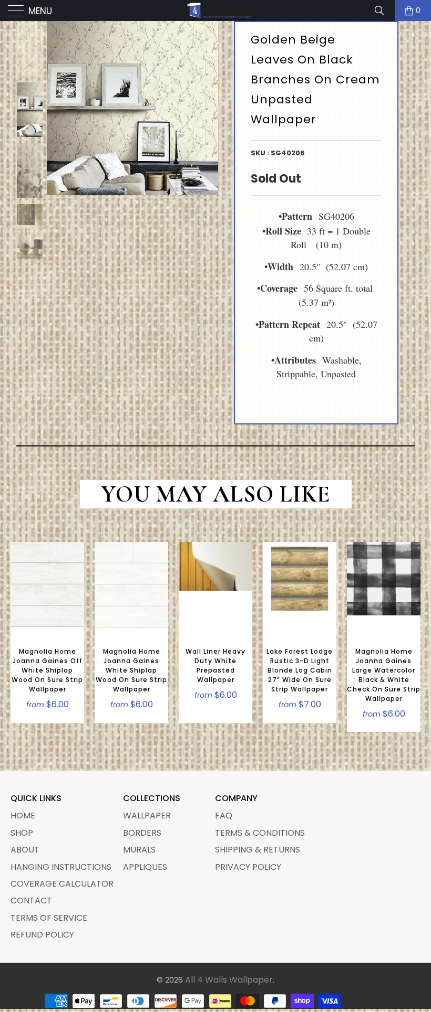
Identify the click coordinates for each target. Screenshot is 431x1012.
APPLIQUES (145, 867)
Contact (31, 900)
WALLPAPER (147, 815)
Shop (22, 833)
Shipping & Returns (257, 850)
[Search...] (383, 10)
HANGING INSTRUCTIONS (61, 867)
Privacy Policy (248, 867)
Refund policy (42, 935)
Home (23, 815)
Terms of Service (49, 918)
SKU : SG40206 (278, 153)
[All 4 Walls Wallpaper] (215, 10)
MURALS (139, 850)
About (25, 850)
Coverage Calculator (62, 884)
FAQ (223, 815)
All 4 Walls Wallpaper (229, 980)
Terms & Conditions (260, 833)
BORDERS (142, 833)
